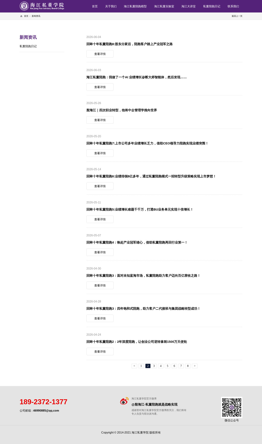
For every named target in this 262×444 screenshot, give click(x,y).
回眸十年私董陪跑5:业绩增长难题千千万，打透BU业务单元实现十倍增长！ (139, 209)
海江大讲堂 (188, 6)
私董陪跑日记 (211, 6)
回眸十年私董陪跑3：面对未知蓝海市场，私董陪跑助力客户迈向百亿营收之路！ (143, 275)
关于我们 (111, 6)
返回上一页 (237, 15)
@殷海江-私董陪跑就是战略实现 (155, 404)
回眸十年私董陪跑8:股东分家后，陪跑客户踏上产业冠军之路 (129, 44)
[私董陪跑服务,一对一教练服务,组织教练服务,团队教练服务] (42, 6)
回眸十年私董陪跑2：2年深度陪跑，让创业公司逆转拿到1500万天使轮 (136, 341)
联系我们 (233, 6)
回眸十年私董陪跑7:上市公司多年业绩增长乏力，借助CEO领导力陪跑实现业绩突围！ (147, 143)
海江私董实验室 (164, 6)
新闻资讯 (36, 15)
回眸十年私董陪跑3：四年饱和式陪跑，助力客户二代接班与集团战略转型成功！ (143, 308)
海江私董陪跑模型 (135, 6)
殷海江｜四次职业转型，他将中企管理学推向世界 (121, 110)
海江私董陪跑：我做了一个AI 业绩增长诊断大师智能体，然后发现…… (136, 77)
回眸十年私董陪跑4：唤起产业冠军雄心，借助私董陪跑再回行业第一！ (137, 242)
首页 (95, 6)
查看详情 (100, 54)
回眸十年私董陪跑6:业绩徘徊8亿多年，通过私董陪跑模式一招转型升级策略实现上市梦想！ (151, 176)
